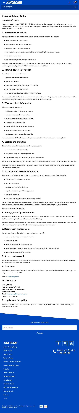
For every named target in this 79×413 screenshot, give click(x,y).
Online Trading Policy (10, 347)
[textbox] (36, 7)
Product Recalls (8, 391)
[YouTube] (71, 343)
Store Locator (7, 380)
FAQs (5, 398)
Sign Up (40, 333)
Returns (5, 395)
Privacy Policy (7, 354)
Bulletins (6, 369)
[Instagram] (65, 343)
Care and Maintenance (10, 387)
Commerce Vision (12, 407)
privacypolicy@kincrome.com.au (16, 294)
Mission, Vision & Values (11, 365)
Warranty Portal (8, 384)
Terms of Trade (8, 358)
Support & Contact (9, 376)
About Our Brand (8, 373)
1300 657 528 (63, 353)
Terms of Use (7, 350)
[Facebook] (58, 343)
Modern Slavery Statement (12, 362)
